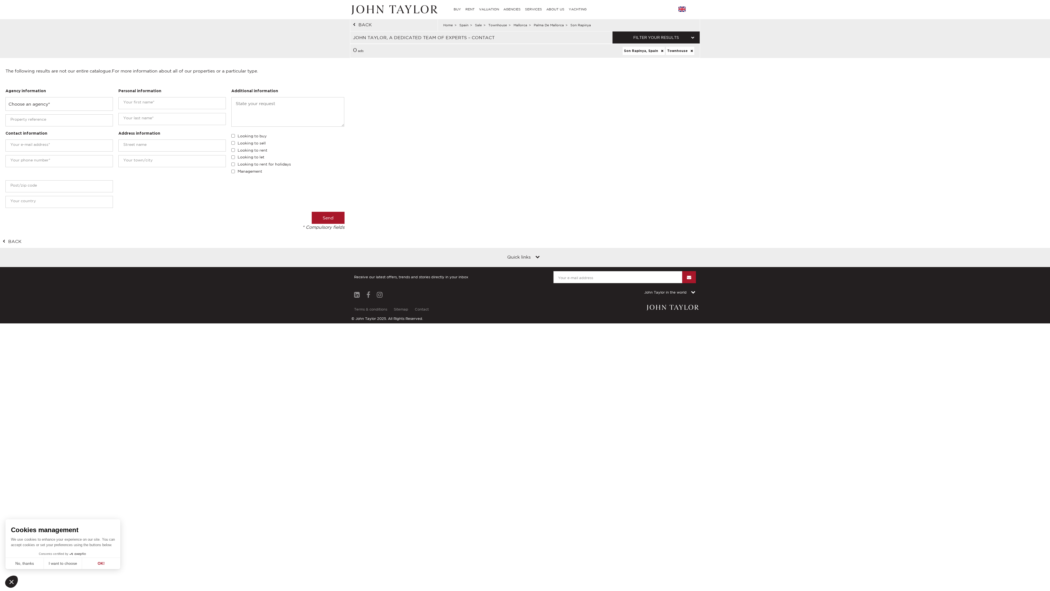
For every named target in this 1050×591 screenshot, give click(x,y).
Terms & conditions (370, 309)
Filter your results (656, 37)
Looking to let (251, 157)
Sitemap (401, 309)
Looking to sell (252, 143)
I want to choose (63, 563)
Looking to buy (252, 136)
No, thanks (24, 563)
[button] (11, 581)
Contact (422, 309)
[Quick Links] (537, 257)
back (365, 24)
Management (250, 171)
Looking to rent (252, 150)
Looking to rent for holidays (264, 164)
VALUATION (489, 9)
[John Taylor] (394, 9)
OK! (101, 563)
